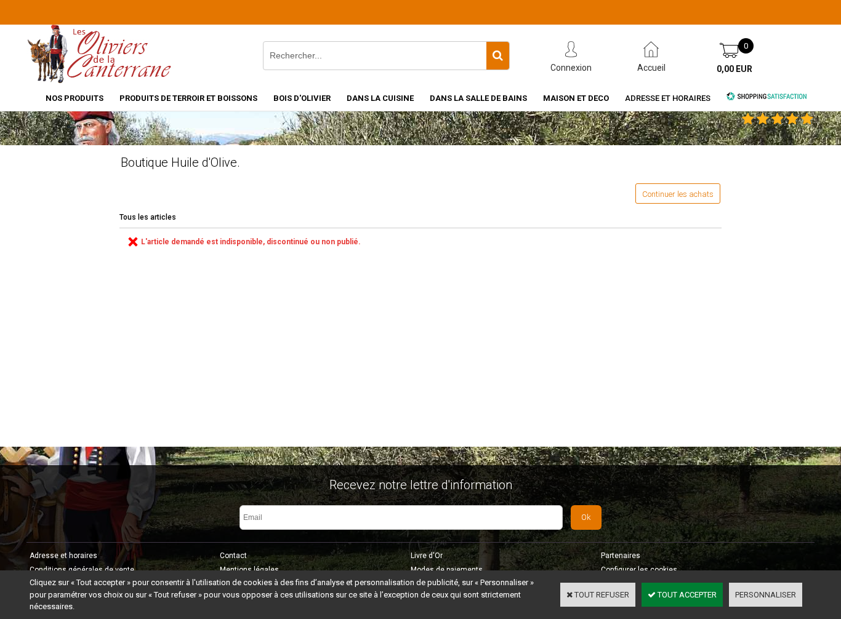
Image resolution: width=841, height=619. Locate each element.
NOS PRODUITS (74, 98)
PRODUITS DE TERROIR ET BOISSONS (188, 98)
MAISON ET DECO (576, 98)
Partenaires (620, 555)
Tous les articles (147, 217)
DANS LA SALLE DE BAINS (478, 98)
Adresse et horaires (667, 98)
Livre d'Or (427, 555)
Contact (233, 555)
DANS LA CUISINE (380, 98)
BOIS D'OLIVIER (302, 98)
